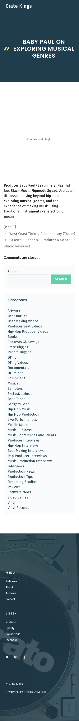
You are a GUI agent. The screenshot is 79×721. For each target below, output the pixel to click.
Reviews (14, 487)
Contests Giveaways (23, 342)
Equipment (16, 378)
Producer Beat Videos (25, 326)
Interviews (16, 466)
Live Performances (22, 420)
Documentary (18, 368)
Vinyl (11, 502)
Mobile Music (18, 425)
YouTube (11, 622)
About (9, 587)
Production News (21, 471)
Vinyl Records (18, 508)
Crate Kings (19, 6)
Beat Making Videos (23, 321)
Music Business (20, 430)
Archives (11, 593)
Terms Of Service (36, 692)
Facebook (11, 640)
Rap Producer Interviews (27, 456)
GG (12, 227)
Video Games (18, 497)
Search (13, 272)
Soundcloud (13, 634)
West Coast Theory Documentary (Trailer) (42, 234)
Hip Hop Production (23, 414)
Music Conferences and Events (32, 435)
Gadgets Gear (18, 404)
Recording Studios (22, 482)
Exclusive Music (20, 394)
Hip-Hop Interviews (23, 445)
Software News (19, 492)
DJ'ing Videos (18, 362)
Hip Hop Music (19, 409)
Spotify (10, 628)
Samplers (15, 388)
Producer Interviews (24, 440)
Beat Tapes (16, 399)
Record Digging (19, 352)
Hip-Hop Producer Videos (28, 331)
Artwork (14, 311)
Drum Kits (15, 373)
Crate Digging (18, 347)
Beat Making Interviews (26, 451)
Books (13, 337)
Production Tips (20, 477)
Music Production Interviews (30, 461)
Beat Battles (17, 316)
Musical (14, 383)
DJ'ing (12, 357)
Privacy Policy (14, 692)
